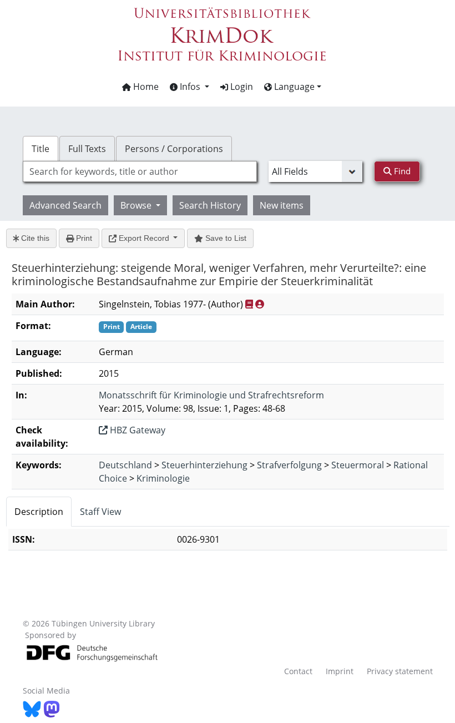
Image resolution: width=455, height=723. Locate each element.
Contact (298, 671)
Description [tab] (38, 511)
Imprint (339, 671)
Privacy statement (400, 671)
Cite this (34, 238)
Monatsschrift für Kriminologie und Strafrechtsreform (211, 395)
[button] (189, 86)
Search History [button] (210, 205)
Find (401, 170)
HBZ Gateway (136, 430)
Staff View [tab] (100, 511)
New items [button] (282, 205)
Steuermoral (357, 465)
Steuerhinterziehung (204, 465)
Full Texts (87, 149)
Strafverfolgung (289, 465)
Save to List (224, 238)
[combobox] (140, 171)
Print (83, 238)
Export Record (144, 238)
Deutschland (125, 465)
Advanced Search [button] (65, 205)
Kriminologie (163, 478)
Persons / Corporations (174, 149)
